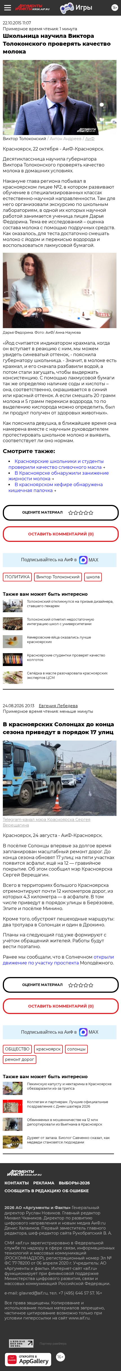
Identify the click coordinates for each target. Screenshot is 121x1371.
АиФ (90, 138)
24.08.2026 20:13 (18, 705)
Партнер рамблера (53, 1343)
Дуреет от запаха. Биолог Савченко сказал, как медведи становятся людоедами (68, 1140)
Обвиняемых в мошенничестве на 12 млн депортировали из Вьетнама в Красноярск (64, 1122)
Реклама (43, 1183)
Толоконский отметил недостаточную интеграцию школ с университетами (60, 621)
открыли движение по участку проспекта (58, 960)
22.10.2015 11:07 (17, 22)
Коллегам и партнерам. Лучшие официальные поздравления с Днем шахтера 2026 (67, 1104)
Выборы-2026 (74, 1183)
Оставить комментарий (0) (61, 534)
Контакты (17, 1183)
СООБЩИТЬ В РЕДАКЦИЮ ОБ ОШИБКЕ (47, 1190)
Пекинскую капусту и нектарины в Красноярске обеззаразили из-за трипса (69, 1086)
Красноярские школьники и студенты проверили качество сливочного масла (56, 464)
